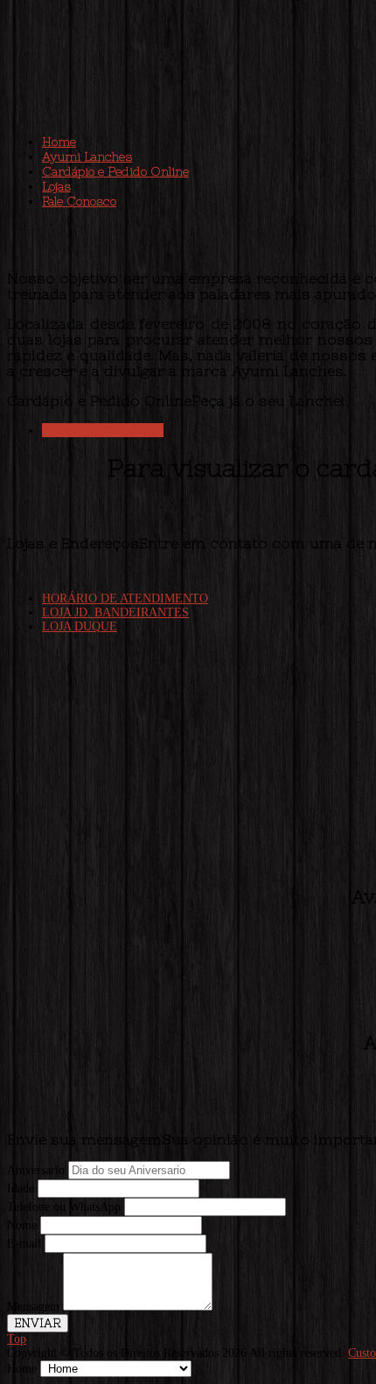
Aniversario (36, 1170)
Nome (22, 1225)
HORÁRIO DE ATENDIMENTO (125, 598)
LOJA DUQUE (79, 626)
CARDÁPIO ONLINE (103, 430)
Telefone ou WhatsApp (64, 1207)
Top (16, 1339)
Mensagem (33, 1306)
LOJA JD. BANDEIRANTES (115, 612)
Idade (20, 1188)
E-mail (24, 1243)
